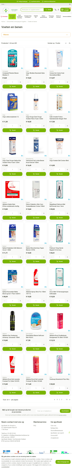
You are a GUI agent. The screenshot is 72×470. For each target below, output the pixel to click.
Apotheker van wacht (57, 433)
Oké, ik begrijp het (63, 462)
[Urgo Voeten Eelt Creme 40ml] (60, 146)
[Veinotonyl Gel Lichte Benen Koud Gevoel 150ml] (36, 146)
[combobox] (32, 9)
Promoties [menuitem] (5, 16)
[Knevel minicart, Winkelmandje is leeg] (62, 9)
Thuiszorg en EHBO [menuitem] (52, 16)
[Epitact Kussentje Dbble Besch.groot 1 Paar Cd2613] (12, 277)
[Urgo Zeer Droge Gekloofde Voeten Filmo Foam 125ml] (12, 146)
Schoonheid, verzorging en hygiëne (16, 21)
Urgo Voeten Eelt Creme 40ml (59, 160)
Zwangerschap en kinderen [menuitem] (28, 16)
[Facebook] (69, 432)
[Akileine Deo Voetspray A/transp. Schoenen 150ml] (12, 321)
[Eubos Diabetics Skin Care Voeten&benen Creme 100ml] (36, 190)
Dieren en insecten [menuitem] (59, 16)
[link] (55, 399)
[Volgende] (69, 399)
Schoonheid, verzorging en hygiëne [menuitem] (12, 16)
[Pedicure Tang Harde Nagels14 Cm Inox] (60, 233)
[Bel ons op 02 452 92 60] (55, 10)
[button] (36, 34)
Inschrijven (65, 411)
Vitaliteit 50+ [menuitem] (36, 16)
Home (3, 21)
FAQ (34, 425)
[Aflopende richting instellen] (69, 43)
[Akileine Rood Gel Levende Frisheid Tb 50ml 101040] (36, 364)
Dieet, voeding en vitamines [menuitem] (20, 16)
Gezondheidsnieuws (57, 430)
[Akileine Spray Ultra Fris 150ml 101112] (36, 277)
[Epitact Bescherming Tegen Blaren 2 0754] (36, 233)
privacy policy (62, 415)
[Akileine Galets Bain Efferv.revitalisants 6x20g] (12, 190)
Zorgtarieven (55, 438)
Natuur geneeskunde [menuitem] (44, 16)
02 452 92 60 (11, 433)
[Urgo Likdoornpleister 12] (12, 102)
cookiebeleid (5, 467)
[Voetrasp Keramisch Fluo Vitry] (60, 364)
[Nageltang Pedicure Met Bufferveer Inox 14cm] (60, 190)
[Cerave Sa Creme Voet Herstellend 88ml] (60, 58)
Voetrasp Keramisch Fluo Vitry (59, 379)
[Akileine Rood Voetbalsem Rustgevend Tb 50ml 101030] (60, 321)
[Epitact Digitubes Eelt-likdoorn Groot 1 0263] (12, 233)
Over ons (53, 425)
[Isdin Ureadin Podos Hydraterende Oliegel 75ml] (60, 102)
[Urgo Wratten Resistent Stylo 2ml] (36, 58)
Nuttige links (54, 428)
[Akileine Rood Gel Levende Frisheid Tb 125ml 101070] (12, 364)
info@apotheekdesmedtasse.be (19, 435)
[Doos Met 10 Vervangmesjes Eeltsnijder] (60, 277)
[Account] (58, 10)
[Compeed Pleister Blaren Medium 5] (12, 58)
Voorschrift (54, 435)
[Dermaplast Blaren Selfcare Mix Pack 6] (36, 321)
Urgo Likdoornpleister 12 (11, 117)
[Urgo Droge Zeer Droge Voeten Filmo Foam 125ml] (36, 102)
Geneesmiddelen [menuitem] (67, 17)
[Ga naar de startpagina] (10, 9)
